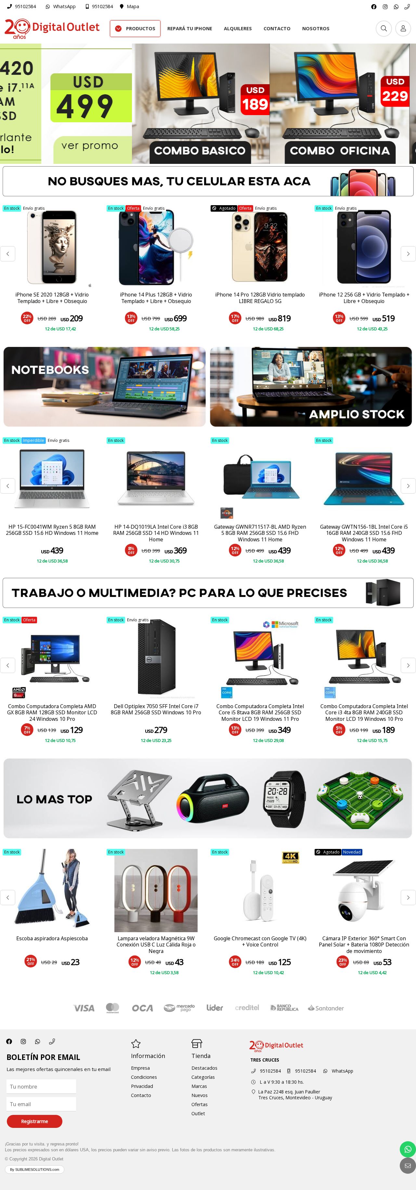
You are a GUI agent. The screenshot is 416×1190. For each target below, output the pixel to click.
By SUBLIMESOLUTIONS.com (34, 1169)
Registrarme (34, 1121)
